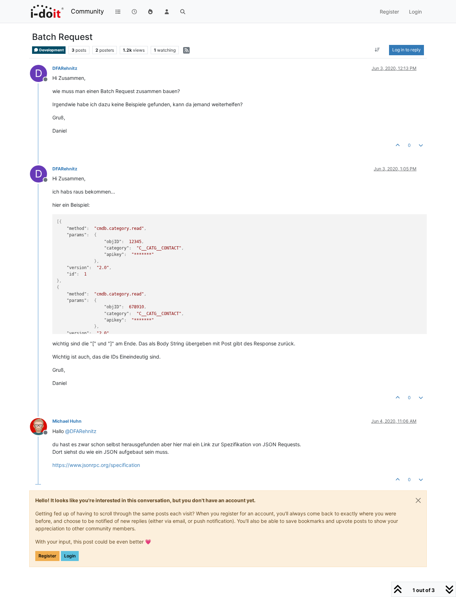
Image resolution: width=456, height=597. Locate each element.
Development (51, 50)
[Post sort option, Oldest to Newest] (377, 50)
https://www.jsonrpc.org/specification (96, 465)
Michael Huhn (67, 421)
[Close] (418, 500)
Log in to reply (406, 49)
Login (70, 556)
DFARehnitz (64, 68)
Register (47, 556)
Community (87, 11)
